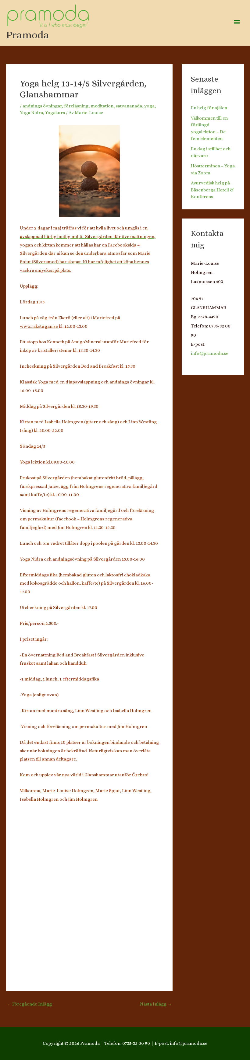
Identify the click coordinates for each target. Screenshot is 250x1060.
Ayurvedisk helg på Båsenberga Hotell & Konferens (212, 189)
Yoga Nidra (31, 112)
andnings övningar (42, 106)
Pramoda (27, 35)
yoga (149, 106)
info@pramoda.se (209, 353)
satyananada (129, 106)
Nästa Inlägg (156, 1004)
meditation (102, 106)
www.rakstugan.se (39, 326)
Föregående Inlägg (29, 1004)
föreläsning (76, 106)
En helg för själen (209, 107)
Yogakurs (55, 112)
